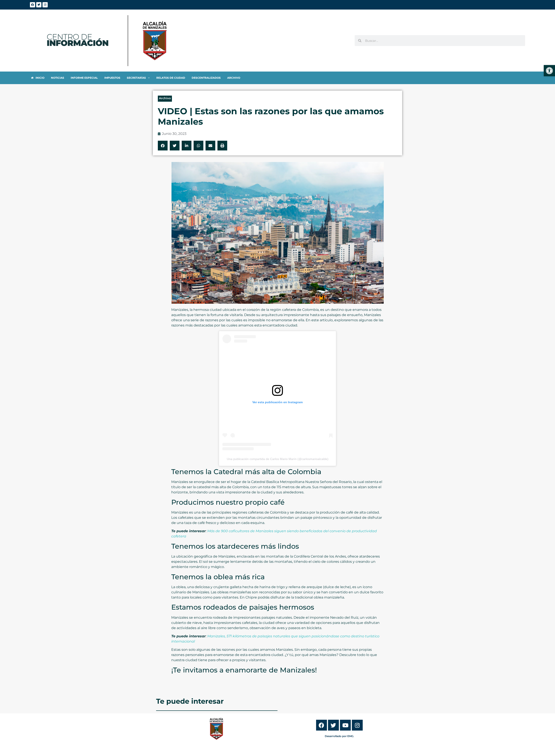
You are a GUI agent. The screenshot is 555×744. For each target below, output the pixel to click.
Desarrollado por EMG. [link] (339, 736)
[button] (163, 145)
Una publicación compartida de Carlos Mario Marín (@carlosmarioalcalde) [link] (277, 459)
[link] (549, 70)
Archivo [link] (165, 98)
